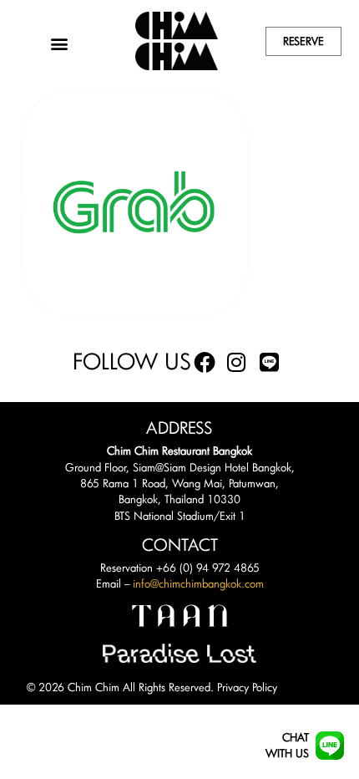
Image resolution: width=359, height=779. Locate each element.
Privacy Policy (247, 687)
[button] (59, 43)
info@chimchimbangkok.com (198, 583)
